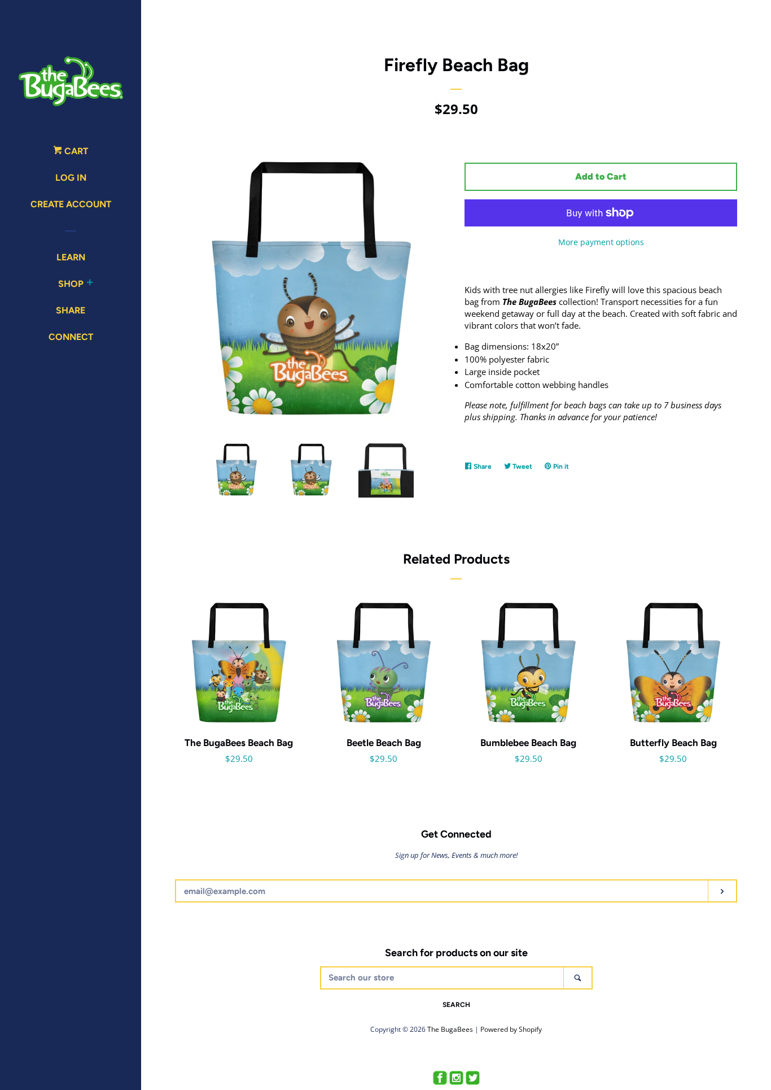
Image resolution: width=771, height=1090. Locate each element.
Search (456, 1005)
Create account (70, 204)
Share (70, 310)
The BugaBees (450, 1029)
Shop (71, 283)
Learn (70, 257)
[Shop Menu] (90, 284)
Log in (70, 177)
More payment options (601, 242)
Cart (75, 151)
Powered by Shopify (511, 1029)
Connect (71, 337)
